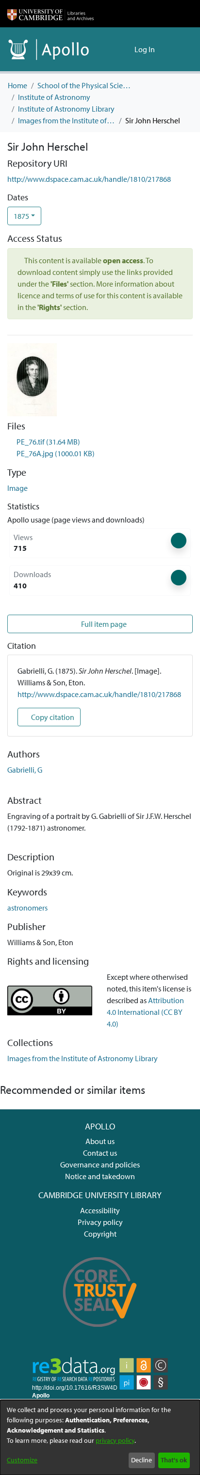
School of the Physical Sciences (85, 85)
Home (17, 85)
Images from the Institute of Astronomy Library (66, 120)
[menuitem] (125, 49)
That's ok (174, 1460)
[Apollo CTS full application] (100, 1333)
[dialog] (100, 1437)
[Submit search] (111, 49)
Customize (22, 1460)
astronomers (27, 907)
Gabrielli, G (24, 770)
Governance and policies (100, 1164)
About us (100, 1141)
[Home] (50, 13)
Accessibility (100, 1210)
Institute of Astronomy (54, 97)
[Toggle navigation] (179, 49)
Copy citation (52, 717)
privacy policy (115, 1440)
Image (17, 488)
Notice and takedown (100, 1176)
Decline (141, 1460)
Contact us (100, 1153)
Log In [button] (145, 49)
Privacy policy (100, 1222)
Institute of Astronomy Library (66, 109)
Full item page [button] (103, 624)
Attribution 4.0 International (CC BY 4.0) (145, 1012)
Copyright (100, 1234)
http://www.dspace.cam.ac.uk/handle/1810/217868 (89, 179)
